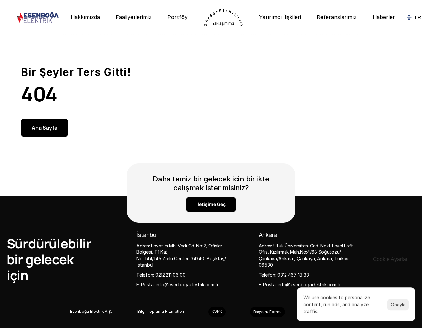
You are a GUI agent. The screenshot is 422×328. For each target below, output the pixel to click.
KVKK (217, 311)
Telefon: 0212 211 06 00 (161, 275)
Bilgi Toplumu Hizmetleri (160, 311)
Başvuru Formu (267, 311)
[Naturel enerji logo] (38, 17)
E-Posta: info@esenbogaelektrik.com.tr (177, 284)
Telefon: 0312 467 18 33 (284, 275)
